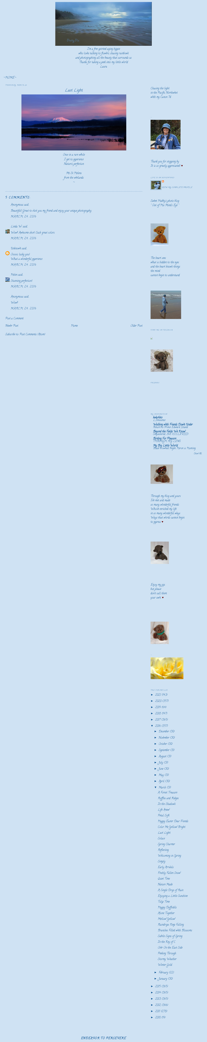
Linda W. (16, 227)
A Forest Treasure (167, 793)
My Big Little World (165, 446)
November (164, 738)
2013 (158, 999)
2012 (158, 1005)
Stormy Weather (167, 959)
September (164, 750)
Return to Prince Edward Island (170, 427)
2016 (158, 726)
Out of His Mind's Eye (164, 205)
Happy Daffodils (167, 907)
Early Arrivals (166, 867)
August (163, 756)
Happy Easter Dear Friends (173, 821)
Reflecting (163, 850)
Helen (14, 275)
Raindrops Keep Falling (171, 925)
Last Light (74, 90)
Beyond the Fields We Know (169, 431)
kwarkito (157, 417)
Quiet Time (164, 879)
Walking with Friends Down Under (173, 424)
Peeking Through (167, 953)
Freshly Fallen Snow (169, 873)
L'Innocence (159, 420)
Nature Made (165, 884)
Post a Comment (14, 318)
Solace (161, 838)
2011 (158, 1011)
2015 (158, 986)
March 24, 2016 (23, 217)
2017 (158, 720)
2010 (158, 1018)
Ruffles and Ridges (168, 798)
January (163, 979)
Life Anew (163, 810)
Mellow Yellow (166, 919)
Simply (161, 861)
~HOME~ (9, 78)
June (161, 769)
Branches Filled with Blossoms (175, 930)
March (163, 788)
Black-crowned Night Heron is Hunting (174, 448)
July (161, 763)
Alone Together (166, 913)
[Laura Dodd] (151, 338)
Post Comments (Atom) (32, 334)
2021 (158, 695)
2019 (158, 707)
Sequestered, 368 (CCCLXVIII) (170, 434)
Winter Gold (165, 965)
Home (74, 326)
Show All (198, 453)
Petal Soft (163, 816)
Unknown (16, 248)
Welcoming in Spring (169, 856)
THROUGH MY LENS (167, 441)
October (163, 744)
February (164, 973)
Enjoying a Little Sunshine (173, 896)
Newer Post (11, 326)
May (162, 775)
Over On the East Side (170, 948)
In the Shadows (166, 804)
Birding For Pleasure (164, 439)
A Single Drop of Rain (170, 890)
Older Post (136, 326)
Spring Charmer (166, 844)
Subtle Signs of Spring (170, 936)
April (162, 781)
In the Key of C (166, 942)
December (164, 731)
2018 (158, 714)
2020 (158, 701)
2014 (158, 993)
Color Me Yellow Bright (171, 827)
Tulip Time (164, 902)
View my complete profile (177, 187)
